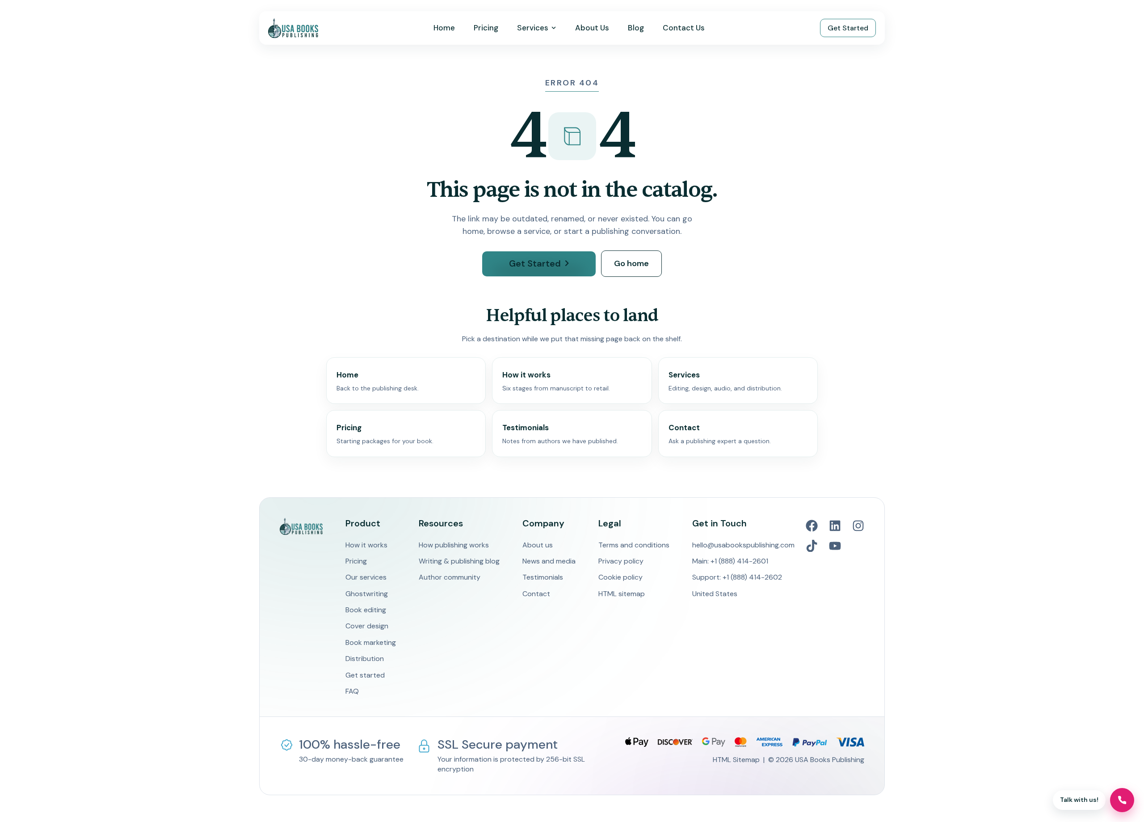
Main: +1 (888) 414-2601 (730, 561)
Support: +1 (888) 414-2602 (737, 577)
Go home (631, 263)
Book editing (365, 609)
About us (537, 545)
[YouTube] (835, 546)
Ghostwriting (366, 593)
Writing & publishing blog (459, 561)
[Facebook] (812, 526)
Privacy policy (621, 561)
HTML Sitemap (736, 759)
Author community (449, 577)
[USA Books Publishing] (293, 28)
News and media (549, 561)
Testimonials (542, 577)
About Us (592, 28)
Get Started (848, 28)
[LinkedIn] (835, 526)
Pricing (486, 28)
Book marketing (370, 642)
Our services (366, 577)
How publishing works (454, 545)
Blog (636, 28)
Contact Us (684, 28)
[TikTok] (812, 546)
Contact (536, 593)
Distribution (364, 658)
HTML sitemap (621, 593)
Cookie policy (620, 577)
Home (444, 28)
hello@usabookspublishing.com (743, 545)
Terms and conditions (633, 545)
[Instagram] (858, 526)
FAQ (352, 691)
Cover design (366, 626)
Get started (365, 675)
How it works (366, 545)
